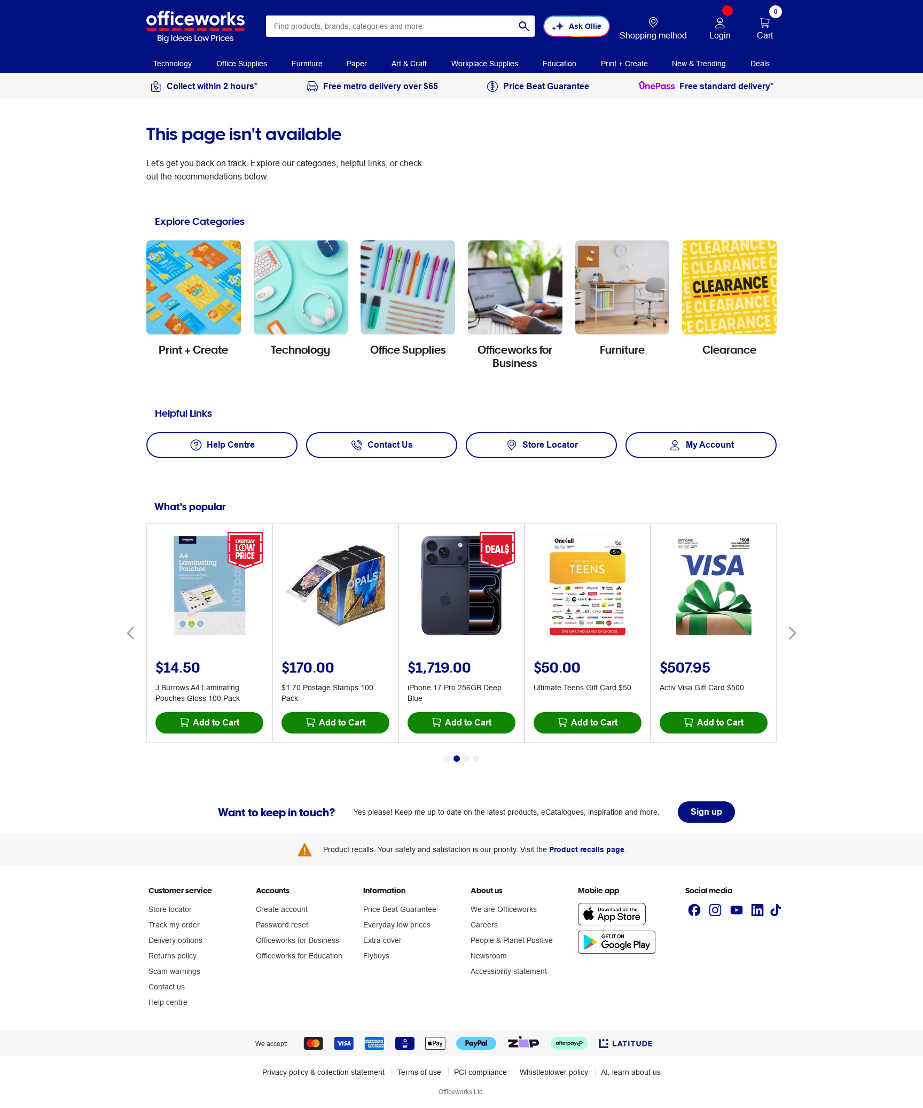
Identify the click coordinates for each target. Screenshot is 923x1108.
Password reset (282, 924)
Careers (484, 924)
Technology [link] (172, 63)
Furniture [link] (307, 63)
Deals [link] (760, 63)
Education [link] (559, 63)
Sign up (706, 812)
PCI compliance (480, 1072)
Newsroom (489, 955)
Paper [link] (357, 63)
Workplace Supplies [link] (484, 63)
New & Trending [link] (699, 63)
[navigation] (172, 63)
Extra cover (382, 940)
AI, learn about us (631, 1072)
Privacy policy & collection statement (323, 1072)
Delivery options (175, 940)
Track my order (174, 924)
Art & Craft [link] (409, 63)
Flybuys (376, 955)
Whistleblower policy (554, 1072)
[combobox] (400, 26)
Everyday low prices (397, 924)
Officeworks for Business (297, 940)
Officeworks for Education (299, 955)
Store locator (170, 909)
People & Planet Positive (512, 940)
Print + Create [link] (624, 63)
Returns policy (172, 955)
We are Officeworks (504, 909)
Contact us (166, 986)
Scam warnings (174, 971)
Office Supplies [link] (241, 63)
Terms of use (419, 1072)
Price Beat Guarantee (399, 909)
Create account (282, 909)
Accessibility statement (509, 971)
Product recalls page (586, 849)
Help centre (167, 1002)
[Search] (524, 26)
